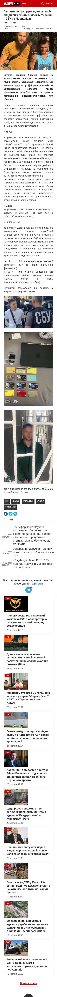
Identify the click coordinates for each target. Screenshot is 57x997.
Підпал (41, 501)
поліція (16, 501)
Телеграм (36, 583)
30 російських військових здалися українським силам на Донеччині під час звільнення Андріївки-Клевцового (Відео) (27, 926)
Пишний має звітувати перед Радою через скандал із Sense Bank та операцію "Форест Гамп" (28, 851)
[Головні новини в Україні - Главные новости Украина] (12, 3)
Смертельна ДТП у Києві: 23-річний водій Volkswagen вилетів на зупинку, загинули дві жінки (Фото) (28, 887)
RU (52, 3)
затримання (10, 507)
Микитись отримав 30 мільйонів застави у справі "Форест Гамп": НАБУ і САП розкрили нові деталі (28, 698)
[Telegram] (15, 514)
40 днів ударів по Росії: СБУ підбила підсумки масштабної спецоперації (32, 564)
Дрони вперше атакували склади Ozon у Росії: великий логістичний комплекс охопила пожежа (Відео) (27, 659)
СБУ (7, 501)
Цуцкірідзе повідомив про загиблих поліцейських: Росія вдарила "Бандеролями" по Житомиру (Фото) (26, 813)
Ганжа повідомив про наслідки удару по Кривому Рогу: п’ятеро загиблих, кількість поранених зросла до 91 (28, 736)
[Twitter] (10, 514)
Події (14, 23)
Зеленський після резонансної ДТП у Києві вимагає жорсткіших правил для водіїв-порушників (28, 964)
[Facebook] (6, 514)
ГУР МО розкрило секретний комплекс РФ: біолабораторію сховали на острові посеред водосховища (27, 620)
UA (47, 3)
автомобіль (28, 501)
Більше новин (28, 983)
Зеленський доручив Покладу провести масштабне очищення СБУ (34, 552)
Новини (7, 23)
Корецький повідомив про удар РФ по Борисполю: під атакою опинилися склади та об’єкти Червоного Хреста (28, 775)
